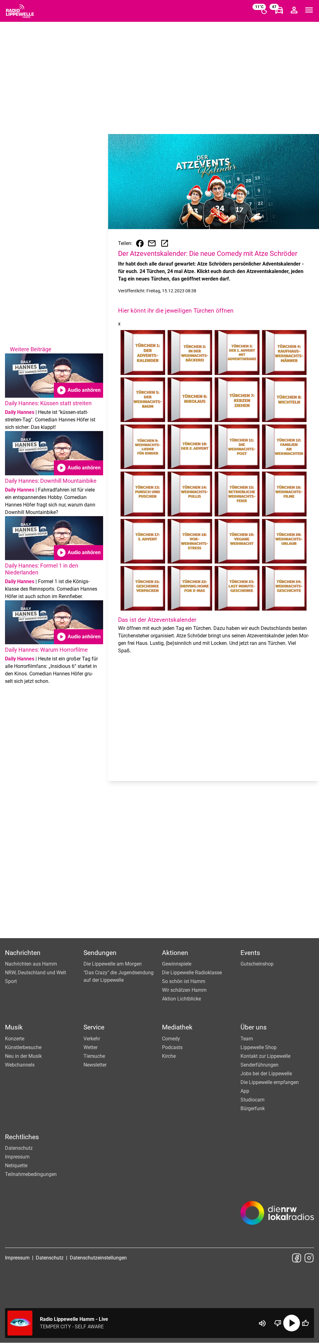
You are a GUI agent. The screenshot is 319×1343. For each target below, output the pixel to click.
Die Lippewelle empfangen (269, 1082)
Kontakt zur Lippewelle (265, 1056)
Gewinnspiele (176, 964)
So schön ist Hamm (183, 981)
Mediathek (177, 1027)
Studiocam (252, 1100)
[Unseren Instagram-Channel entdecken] (309, 1258)
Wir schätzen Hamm (184, 990)
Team (246, 1039)
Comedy (171, 1039)
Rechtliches (22, 1137)
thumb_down (278, 1323)
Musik (14, 1027)
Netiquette (16, 1165)
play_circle (292, 1323)
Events (250, 953)
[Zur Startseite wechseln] (20, 11)
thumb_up (305, 1323)
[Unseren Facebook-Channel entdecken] (297, 1258)
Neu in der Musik (23, 1056)
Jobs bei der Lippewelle (266, 1074)
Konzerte (14, 1039)
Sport (11, 981)
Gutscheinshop (257, 964)
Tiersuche (94, 1056)
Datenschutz (19, 1148)
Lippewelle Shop (258, 1047)
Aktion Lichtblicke (181, 999)
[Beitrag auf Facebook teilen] (140, 243)
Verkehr (91, 1039)
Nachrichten (22, 953)
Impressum (17, 1157)
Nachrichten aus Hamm (31, 964)
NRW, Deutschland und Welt (35, 973)
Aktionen (175, 953)
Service (93, 1027)
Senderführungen (259, 1065)
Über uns (253, 1027)
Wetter (90, 1047)
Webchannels (20, 1065)
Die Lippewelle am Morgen (112, 964)
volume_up (262, 1323)
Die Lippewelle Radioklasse (192, 973)
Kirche (169, 1056)
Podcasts (172, 1047)
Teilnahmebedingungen (31, 1174)
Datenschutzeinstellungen (98, 1258)
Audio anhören (78, 390)
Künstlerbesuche (23, 1047)
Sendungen (100, 953)
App (244, 1091)
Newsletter (95, 1065)
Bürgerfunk (252, 1108)
